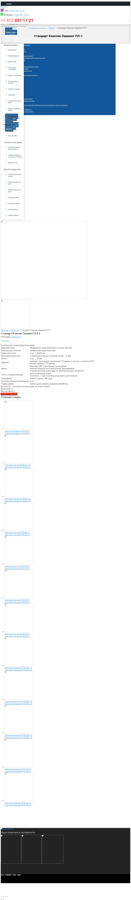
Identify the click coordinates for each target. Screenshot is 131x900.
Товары (51, 28)
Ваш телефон (7, 391)
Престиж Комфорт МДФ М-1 (17, 431)
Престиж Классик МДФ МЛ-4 (18, 803)
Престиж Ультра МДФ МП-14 (18, 465)
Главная (4, 330)
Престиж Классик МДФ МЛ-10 (18, 735)
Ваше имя (5, 389)
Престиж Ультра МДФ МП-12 (18, 498)
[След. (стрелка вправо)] (3, 898)
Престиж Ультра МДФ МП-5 (17, 532)
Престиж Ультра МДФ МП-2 (17, 634)
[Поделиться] (3, 896)
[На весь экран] (5, 896)
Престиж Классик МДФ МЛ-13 (18, 701)
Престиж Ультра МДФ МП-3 (17, 600)
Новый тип (15, 330)
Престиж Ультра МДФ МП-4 (17, 566)
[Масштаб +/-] (7, 896)
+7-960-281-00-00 (16, 11)
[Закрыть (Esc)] (1, 896)
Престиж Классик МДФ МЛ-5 (18, 769)
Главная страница (37, 28)
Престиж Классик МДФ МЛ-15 (18, 667)
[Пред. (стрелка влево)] (1, 898)
